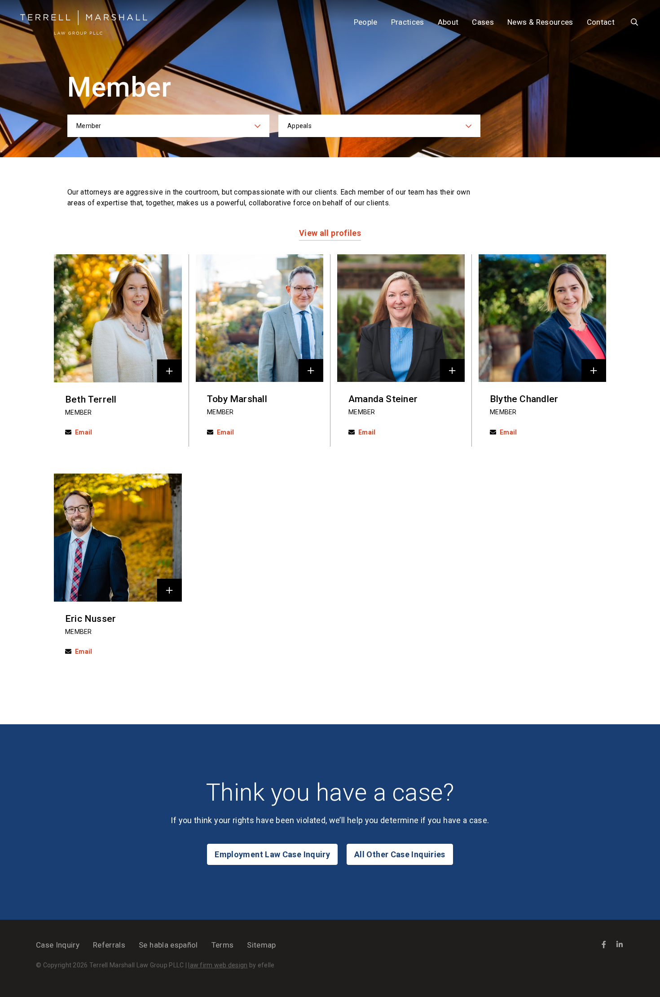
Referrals (109, 944)
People (366, 22)
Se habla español (168, 944)
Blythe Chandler (524, 399)
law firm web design (217, 965)
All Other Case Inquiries (399, 854)
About (448, 22)
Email (83, 432)
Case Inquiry (57, 944)
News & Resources (540, 22)
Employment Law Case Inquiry (272, 854)
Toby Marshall (237, 399)
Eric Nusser (90, 618)
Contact (601, 22)
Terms (222, 944)
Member (78, 412)
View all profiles (330, 233)
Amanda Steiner (383, 399)
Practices (407, 22)
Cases (483, 22)
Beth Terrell (91, 399)
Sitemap (261, 944)
